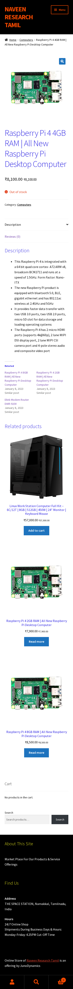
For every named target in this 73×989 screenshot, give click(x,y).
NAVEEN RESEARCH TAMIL (19, 17)
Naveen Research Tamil (43, 960)
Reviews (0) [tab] (12, 236)
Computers (26, 40)
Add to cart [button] (36, 530)
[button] (62, 61)
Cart (56, 978)
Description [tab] (13, 224)
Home (12, 40)
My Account (12, 982)
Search (9, 812)
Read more (36, 641)
